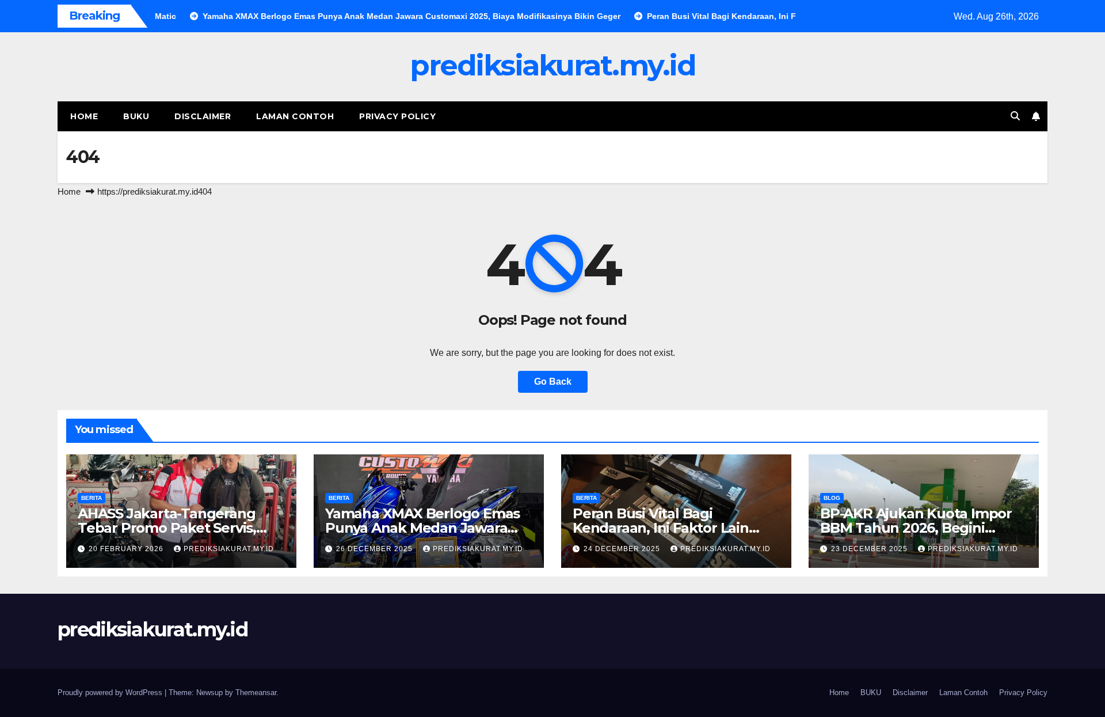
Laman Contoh (295, 116)
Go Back (552, 381)
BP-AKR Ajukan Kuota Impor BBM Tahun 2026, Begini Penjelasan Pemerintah (916, 528)
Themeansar (255, 692)
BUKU (136, 116)
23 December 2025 (870, 549)
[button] (1015, 116)
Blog (832, 498)
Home (84, 116)
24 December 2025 (623, 549)
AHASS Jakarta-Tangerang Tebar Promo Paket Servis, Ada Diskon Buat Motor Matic (176, 528)
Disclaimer (202, 116)
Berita (91, 498)
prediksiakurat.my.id (552, 65)
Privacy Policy (397, 116)
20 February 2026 (127, 549)
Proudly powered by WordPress (111, 692)
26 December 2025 (375, 549)
